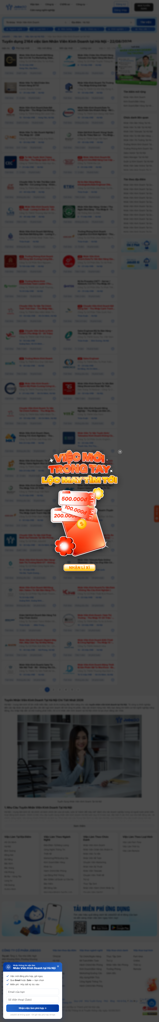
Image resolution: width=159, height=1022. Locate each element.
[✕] (79, 511)
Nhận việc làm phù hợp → (33, 1008)
